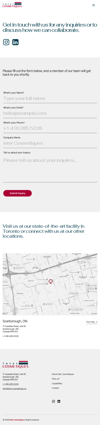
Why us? (55, 378)
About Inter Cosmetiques (63, 374)
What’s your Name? (13, 92)
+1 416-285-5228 (10, 384)
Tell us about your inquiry (16, 152)
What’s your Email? (13, 107)
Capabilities (57, 383)
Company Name (11, 137)
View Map (90, 322)
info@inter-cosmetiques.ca (14, 388)
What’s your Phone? (14, 122)
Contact (55, 388)
